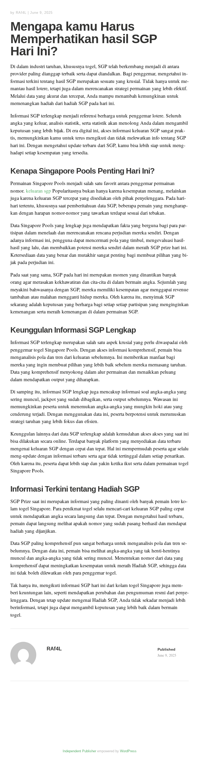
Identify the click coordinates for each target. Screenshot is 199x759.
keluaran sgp (38, 190)
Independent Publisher (79, 751)
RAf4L (21, 13)
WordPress (128, 751)
